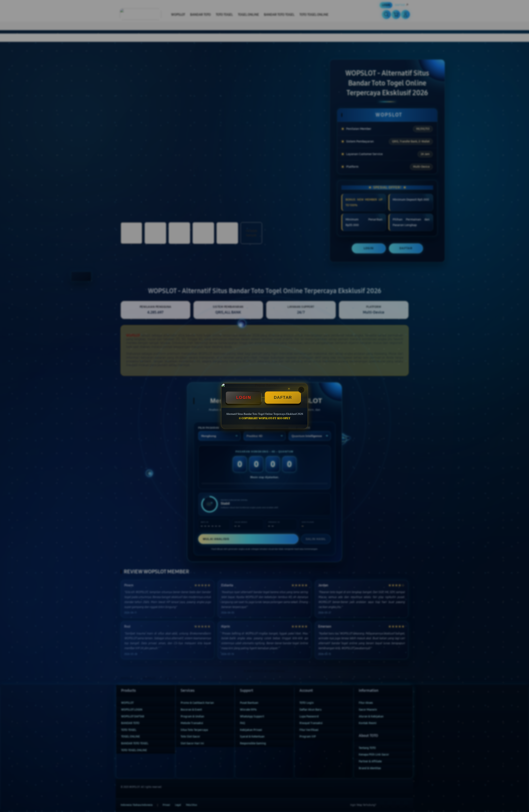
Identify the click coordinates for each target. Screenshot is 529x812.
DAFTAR (283, 397)
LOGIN (243, 397)
